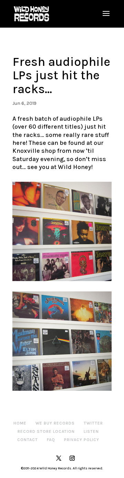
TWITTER (93, 423)
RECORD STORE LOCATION (46, 431)
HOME (20, 423)
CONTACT (27, 439)
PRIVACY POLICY (81, 439)
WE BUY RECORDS (55, 423)
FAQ (51, 439)
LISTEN (91, 431)
